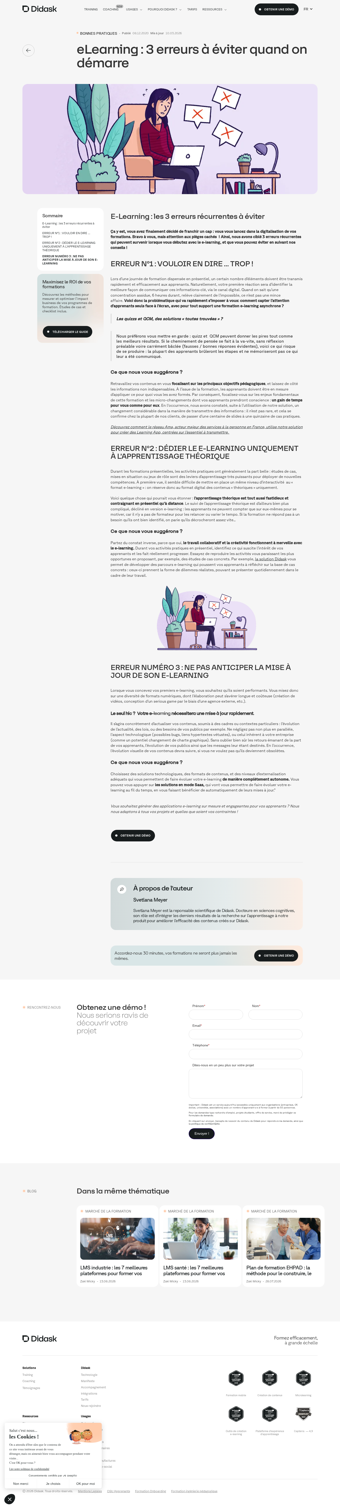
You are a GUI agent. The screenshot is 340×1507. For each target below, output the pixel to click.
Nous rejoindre (91, 1406)
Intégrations (89, 1393)
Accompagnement (93, 1387)
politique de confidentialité (205, 1123)
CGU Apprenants (118, 1491)
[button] (308, 9)
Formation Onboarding (150, 1491)
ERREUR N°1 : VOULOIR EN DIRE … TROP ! (66, 234)
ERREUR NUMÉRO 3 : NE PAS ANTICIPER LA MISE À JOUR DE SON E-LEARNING (70, 259)
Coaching (28, 1381)
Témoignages (31, 1388)
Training (27, 1375)
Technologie (89, 1375)
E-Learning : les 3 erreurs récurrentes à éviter (68, 225)
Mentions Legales (90, 1491)
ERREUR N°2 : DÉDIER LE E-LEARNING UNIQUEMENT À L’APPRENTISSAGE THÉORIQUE (68, 246)
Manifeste (88, 1381)
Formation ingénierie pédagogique (194, 1491)
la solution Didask (271, 559)
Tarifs (84, 1399)
